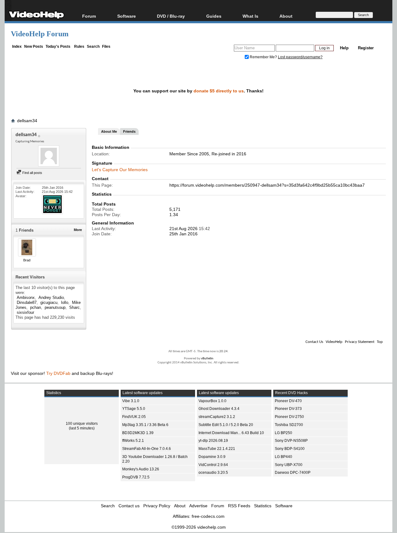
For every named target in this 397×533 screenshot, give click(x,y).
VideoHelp (334, 342)
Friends (129, 131)
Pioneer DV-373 (288, 408)
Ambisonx (26, 297)
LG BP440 (283, 457)
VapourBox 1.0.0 (212, 401)
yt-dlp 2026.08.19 (213, 440)
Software (126, 16)
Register (366, 48)
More (78, 230)
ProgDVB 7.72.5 (135, 477)
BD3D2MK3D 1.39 (138, 433)
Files (106, 46)
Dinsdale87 (27, 302)
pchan (35, 307)
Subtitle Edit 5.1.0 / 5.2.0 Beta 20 (225, 425)
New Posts (33, 46)
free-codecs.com (208, 516)
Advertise (198, 505)
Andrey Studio (51, 297)
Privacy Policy (156, 505)
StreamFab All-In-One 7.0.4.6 (146, 448)
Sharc (74, 307)
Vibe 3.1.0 (130, 401)
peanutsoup (55, 307)
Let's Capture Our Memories (120, 169)
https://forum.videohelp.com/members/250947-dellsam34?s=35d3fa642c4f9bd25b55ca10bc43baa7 (267, 185)
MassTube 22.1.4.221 (216, 448)
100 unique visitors (82, 423)
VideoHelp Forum (40, 34)
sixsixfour (25, 312)
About (179, 505)
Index (17, 46)
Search (93, 46)
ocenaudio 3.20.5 (213, 472)
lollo (64, 302)
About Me (109, 131)
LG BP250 (283, 433)
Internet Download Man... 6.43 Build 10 (231, 433)
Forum (89, 16)
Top (380, 342)
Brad (26, 260)
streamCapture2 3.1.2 (216, 417)
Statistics (262, 505)
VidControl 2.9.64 (213, 465)
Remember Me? (263, 57)
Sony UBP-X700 (288, 465)
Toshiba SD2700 (289, 425)
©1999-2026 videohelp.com (199, 527)
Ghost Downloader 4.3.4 (218, 408)
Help (344, 48)
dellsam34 (27, 120)
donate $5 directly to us (219, 90)
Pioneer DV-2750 (289, 417)
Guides (213, 16)
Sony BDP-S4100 (290, 448)
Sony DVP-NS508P (291, 440)
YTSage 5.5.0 (133, 408)
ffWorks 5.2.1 (133, 440)
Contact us (129, 505)
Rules (79, 46)
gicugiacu (48, 302)
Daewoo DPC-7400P (292, 472)
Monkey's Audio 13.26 (140, 469)
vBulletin (207, 358)
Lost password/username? (300, 57)
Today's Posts (58, 46)
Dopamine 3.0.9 (211, 457)
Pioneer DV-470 (288, 401)
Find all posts (31, 173)
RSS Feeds (239, 505)
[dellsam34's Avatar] (48, 156)
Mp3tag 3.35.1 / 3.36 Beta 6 (145, 425)
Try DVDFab (58, 373)
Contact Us (314, 342)
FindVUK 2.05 (134, 417)
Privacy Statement (359, 342)
